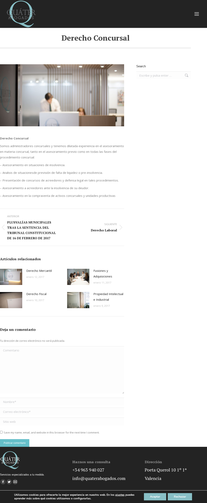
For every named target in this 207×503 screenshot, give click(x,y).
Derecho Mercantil (39, 271)
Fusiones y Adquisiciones (102, 273)
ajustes (120, 495)
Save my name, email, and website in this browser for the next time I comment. (51, 432)
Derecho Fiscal (36, 294)
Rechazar (180, 497)
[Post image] (11, 277)
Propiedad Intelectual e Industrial (108, 297)
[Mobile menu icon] (196, 14)
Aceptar (155, 497)
